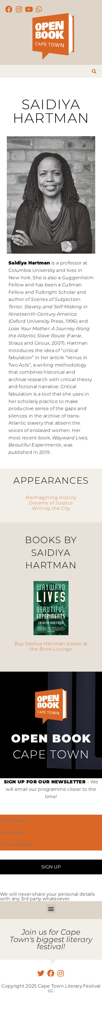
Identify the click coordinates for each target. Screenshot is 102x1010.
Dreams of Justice (51, 503)
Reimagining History (51, 497)
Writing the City (51, 508)
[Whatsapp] (39, 9)
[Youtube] (29, 9)
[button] (51, 908)
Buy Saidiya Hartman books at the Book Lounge (51, 646)
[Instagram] (19, 9)
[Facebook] (9, 9)
